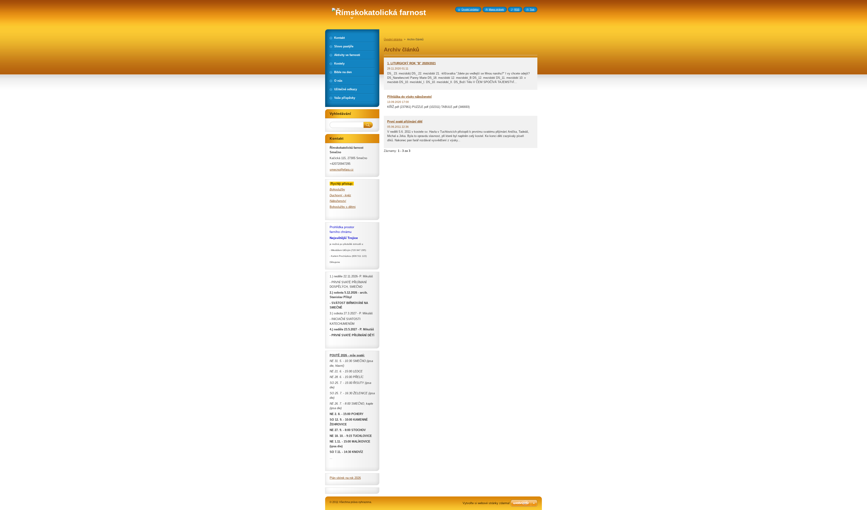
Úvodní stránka (393, 39)
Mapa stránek (496, 9)
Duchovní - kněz (340, 195)
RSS (516, 9)
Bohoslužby (337, 189)
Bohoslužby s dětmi (343, 207)
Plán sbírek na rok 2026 (345, 478)
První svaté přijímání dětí (404, 121)
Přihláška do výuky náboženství (409, 96)
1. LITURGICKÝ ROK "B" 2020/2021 (411, 63)
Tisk (532, 9)
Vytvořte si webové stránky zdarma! (486, 503)
